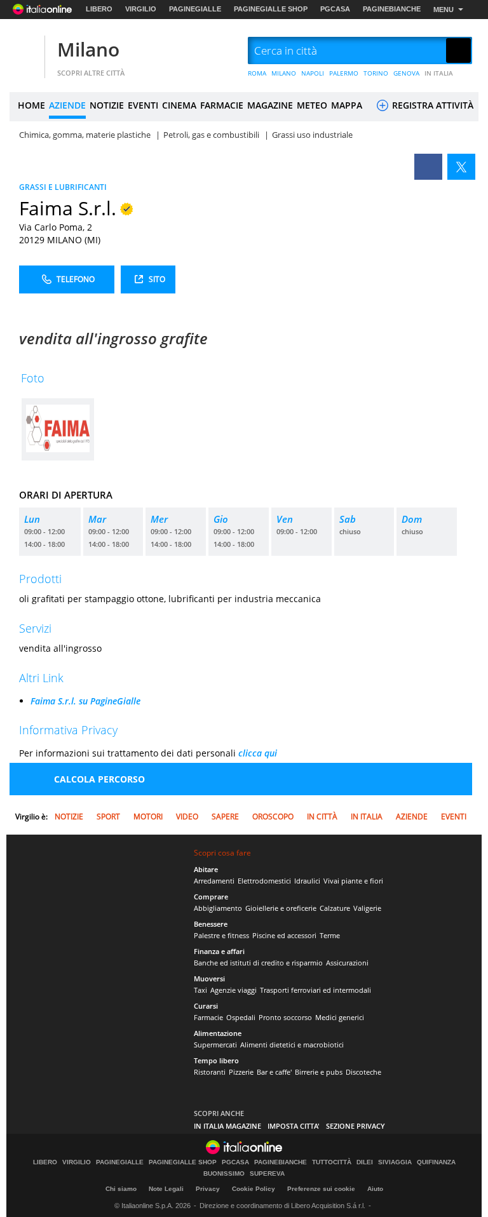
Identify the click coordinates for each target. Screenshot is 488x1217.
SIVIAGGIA (395, 1162)
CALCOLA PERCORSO (99, 779)
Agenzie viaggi (233, 990)
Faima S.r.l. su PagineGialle (85, 701)
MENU (443, 9)
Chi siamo (121, 1188)
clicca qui (257, 753)
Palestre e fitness (221, 935)
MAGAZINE (270, 105)
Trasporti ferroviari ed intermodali (315, 990)
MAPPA (346, 105)
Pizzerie (241, 1072)
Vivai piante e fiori (353, 880)
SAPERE (225, 816)
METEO (312, 105)
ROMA (257, 73)
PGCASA (335, 9)
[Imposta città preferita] (25, 51)
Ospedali (240, 1017)
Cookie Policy (253, 1188)
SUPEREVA (267, 1174)
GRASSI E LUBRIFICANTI (63, 187)
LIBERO (99, 9)
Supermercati (215, 1044)
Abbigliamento (218, 908)
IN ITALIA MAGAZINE (227, 1126)
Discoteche (363, 1072)
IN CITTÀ (322, 816)
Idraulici (307, 880)
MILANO (283, 73)
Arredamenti (214, 880)
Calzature (335, 908)
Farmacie (208, 1017)
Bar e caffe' (274, 1072)
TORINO (375, 73)
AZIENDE (67, 105)
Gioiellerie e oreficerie (280, 908)
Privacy (208, 1188)
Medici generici (339, 1017)
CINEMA (179, 105)
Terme (330, 935)
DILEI (364, 1162)
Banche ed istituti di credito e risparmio (258, 962)
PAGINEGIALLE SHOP (271, 9)
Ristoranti (210, 1072)
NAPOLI (312, 73)
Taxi (200, 990)
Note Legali (166, 1188)
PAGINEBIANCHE (392, 9)
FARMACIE (221, 105)
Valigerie (367, 908)
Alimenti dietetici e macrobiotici (292, 1044)
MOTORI (148, 816)
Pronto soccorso (285, 1017)
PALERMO (343, 73)
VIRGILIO (140, 9)
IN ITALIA (438, 73)
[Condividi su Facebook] (428, 167)
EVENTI (143, 105)
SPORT (108, 816)
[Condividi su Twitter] (461, 167)
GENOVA (406, 73)
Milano (88, 49)
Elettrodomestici (264, 880)
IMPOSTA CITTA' (294, 1126)
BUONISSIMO (224, 1174)
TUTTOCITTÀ (331, 1162)
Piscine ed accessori (284, 935)
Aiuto (375, 1188)
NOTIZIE (107, 105)
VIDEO (187, 816)
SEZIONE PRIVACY (355, 1126)
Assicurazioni (347, 962)
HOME (31, 105)
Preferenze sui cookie (321, 1188)
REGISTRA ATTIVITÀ (431, 105)
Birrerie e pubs (318, 1072)
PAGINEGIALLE (195, 9)
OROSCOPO (273, 816)
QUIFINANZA (436, 1162)
